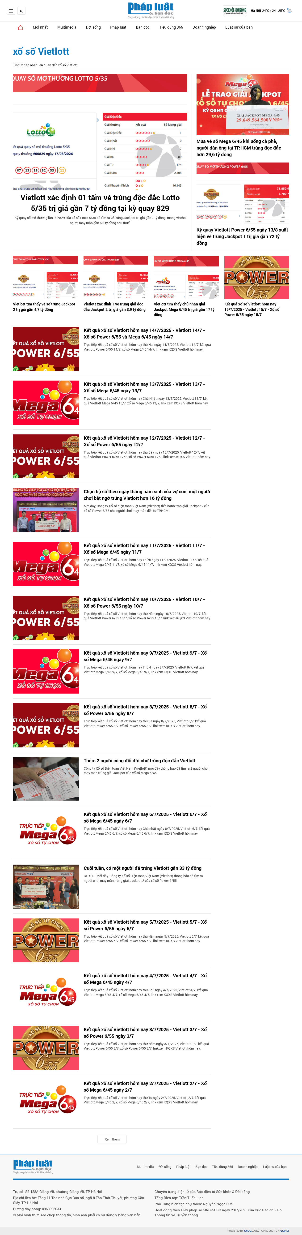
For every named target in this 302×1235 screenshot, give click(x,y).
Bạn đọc (143, 27)
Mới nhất (40, 27)
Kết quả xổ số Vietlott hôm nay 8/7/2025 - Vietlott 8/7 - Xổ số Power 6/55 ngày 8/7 (145, 709)
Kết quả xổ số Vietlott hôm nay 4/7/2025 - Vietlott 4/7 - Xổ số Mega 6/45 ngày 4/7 (145, 978)
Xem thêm (112, 1139)
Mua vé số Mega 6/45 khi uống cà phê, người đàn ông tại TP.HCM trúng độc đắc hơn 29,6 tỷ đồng (239, 147)
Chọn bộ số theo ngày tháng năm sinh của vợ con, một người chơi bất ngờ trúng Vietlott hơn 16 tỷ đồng (147, 494)
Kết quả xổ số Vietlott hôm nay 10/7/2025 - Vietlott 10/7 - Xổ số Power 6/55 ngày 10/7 (144, 602)
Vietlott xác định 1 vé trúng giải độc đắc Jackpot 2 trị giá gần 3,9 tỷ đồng (115, 306)
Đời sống (93, 27)
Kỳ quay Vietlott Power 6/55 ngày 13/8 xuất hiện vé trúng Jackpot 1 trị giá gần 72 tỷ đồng (242, 236)
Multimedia (66, 27)
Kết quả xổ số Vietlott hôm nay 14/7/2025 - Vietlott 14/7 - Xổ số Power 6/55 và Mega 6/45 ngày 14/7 (144, 333)
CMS (251, 1230)
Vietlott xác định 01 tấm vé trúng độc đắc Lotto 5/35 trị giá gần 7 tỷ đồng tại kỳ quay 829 (100, 202)
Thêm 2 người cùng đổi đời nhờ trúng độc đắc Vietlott (140, 760)
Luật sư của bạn (239, 27)
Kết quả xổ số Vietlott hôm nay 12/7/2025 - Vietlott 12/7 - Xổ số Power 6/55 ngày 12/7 (144, 441)
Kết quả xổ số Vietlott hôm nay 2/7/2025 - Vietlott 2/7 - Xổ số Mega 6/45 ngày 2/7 (145, 1086)
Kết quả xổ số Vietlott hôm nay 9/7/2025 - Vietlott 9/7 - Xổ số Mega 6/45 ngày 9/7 (145, 656)
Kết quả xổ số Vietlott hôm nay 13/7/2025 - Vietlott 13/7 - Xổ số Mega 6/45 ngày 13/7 (144, 387)
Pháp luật (118, 27)
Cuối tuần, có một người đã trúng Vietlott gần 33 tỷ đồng (142, 868)
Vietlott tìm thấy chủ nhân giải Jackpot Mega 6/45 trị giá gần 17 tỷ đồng (184, 309)
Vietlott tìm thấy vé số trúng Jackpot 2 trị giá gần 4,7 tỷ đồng (44, 306)
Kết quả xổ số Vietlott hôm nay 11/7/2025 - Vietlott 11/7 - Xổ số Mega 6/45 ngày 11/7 (144, 548)
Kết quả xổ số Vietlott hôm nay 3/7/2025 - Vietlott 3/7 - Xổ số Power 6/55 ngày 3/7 (145, 1032)
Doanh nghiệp (204, 27)
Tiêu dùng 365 (171, 27)
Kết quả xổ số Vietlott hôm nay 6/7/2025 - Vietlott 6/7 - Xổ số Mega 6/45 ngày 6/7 (145, 817)
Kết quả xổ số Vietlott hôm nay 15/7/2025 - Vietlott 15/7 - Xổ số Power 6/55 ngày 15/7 (251, 309)
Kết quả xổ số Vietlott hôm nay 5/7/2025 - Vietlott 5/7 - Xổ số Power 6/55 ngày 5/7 (145, 925)
